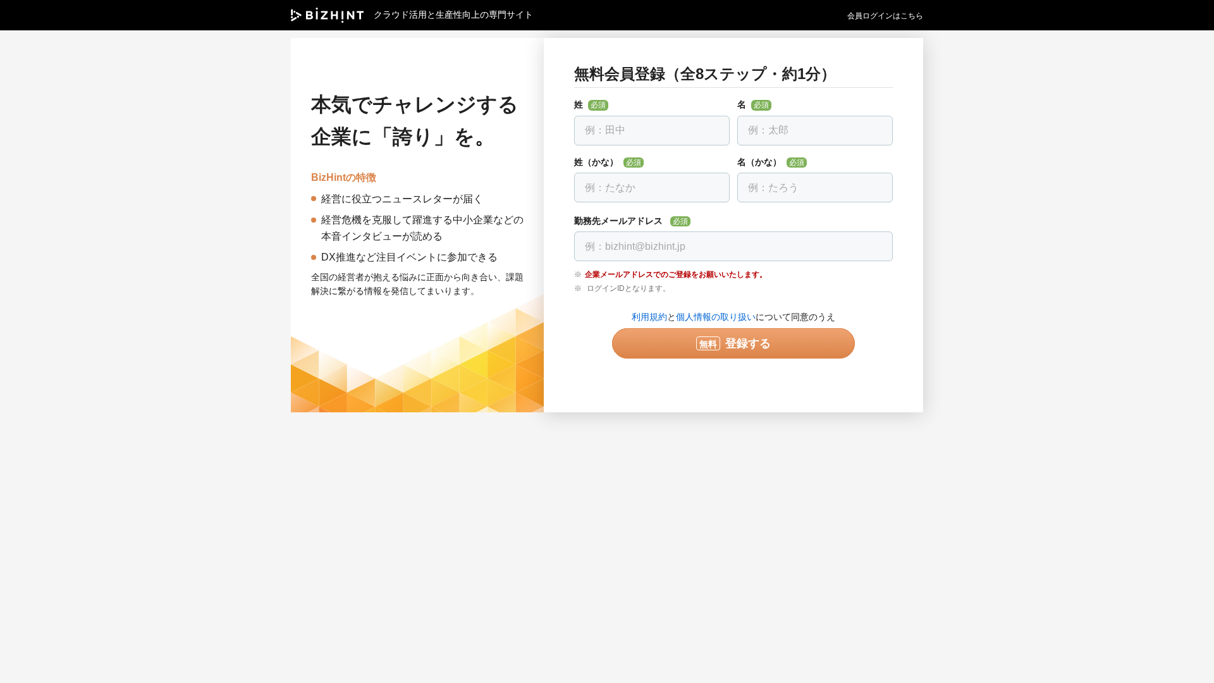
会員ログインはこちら (885, 15)
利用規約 (649, 317)
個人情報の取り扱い (716, 317)
